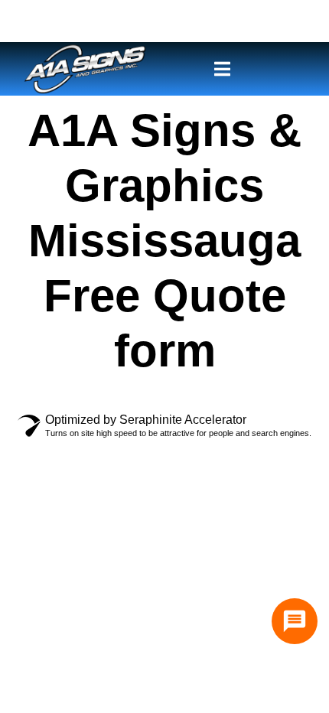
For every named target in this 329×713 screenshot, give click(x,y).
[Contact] (295, 621)
